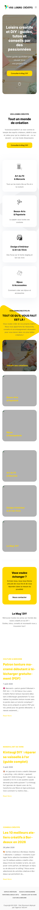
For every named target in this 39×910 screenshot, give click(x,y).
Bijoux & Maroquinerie (27, 892)
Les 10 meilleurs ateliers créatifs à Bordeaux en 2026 (19, 837)
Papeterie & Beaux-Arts (10, 894)
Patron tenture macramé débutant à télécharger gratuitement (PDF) (19, 671)
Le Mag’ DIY (13, 546)
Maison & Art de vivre (13, 747)
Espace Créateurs (10, 892)
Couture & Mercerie (12, 659)
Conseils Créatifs (11, 827)
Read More (7, 716)
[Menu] (36, 7)
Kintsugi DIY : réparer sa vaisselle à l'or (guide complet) (19, 757)
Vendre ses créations (17, 365)
